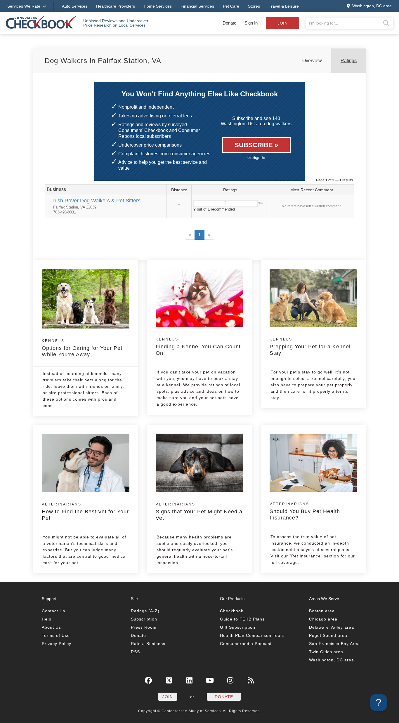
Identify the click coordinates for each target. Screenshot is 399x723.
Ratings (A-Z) (145, 611)
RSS (135, 651)
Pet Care (231, 6)
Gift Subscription (237, 627)
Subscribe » (256, 145)
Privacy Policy (56, 643)
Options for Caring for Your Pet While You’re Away (82, 348)
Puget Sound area (328, 635)
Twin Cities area (326, 651)
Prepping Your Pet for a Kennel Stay (310, 346)
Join (282, 23)
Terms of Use (56, 635)
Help (46, 619)
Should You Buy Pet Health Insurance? (305, 511)
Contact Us (53, 611)
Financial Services (197, 6)
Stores (254, 6)
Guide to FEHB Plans (242, 619)
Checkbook (231, 611)
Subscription (144, 619)
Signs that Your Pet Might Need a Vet (199, 511)
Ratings (349, 60)
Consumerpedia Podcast (246, 643)
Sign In (251, 22)
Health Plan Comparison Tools (252, 635)
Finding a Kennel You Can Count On (198, 346)
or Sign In (256, 157)
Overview (312, 60)
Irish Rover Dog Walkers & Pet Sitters (96, 201)
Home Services (158, 6)
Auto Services (74, 6)
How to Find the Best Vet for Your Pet (85, 511)
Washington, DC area (331, 660)
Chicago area (323, 619)
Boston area (322, 611)
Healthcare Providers (115, 6)
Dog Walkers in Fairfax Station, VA (103, 61)
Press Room (144, 627)
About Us (51, 627)
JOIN (167, 696)
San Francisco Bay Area (334, 643)
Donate (229, 22)
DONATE (224, 696)
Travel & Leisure (284, 6)
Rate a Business (148, 643)
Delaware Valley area (331, 627)
